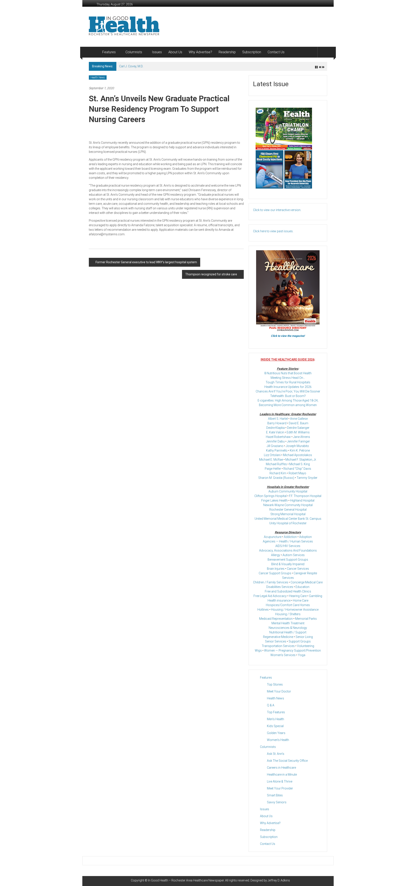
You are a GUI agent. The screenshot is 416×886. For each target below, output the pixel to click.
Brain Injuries (275, 568)
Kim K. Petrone (300, 450)
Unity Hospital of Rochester (288, 523)
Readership (227, 52)
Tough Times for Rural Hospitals (288, 382)
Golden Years (276, 733)
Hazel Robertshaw (278, 437)
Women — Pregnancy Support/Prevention (292, 650)
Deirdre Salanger (298, 427)
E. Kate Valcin (275, 432)
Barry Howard (276, 423)
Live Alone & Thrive (279, 781)
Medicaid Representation (276, 618)
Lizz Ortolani (272, 455)
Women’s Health (278, 740)
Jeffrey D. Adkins (279, 880)
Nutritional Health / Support (287, 632)
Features (109, 52)
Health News (98, 77)
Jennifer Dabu (275, 441)
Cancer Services (298, 568)
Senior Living (304, 637)
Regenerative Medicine (278, 637)
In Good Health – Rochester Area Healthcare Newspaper (186, 880)
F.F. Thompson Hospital (305, 496)
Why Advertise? (200, 52)
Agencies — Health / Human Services (288, 541)
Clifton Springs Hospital (270, 496)
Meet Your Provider (280, 788)
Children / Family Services (270, 582)
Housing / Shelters (288, 614)
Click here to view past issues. (273, 231)
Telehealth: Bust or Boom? (288, 396)
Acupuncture (272, 537)
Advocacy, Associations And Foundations (288, 550)
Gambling (315, 596)
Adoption (305, 537)
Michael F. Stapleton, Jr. (301, 459)
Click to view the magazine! (288, 335)
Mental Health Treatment (287, 623)
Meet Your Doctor (279, 691)
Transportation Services (278, 646)
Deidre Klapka (275, 427)
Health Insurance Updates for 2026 (288, 387)
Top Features (276, 712)
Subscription (251, 52)
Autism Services (294, 555)
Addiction (290, 537)
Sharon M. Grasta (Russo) (276, 477)
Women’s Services (283, 655)
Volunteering (305, 646)
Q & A (270, 705)
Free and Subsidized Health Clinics (288, 591)
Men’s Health (275, 719)
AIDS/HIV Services (287, 546)
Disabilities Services (279, 587)
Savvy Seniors (276, 802)
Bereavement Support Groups (288, 559)
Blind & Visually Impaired (287, 564)
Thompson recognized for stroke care (211, 274)
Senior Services (275, 641)
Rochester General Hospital (288, 509)
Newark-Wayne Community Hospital (288, 505)
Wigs (258, 650)
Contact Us (276, 52)
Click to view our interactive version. (277, 210)
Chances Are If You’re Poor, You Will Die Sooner (288, 391)
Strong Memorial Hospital (288, 514)
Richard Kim (278, 473)
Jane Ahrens (301, 437)
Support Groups (300, 641)
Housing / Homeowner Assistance (294, 609)
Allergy (275, 555)
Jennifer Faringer (298, 441)
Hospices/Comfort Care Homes (288, 605)
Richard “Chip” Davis (297, 468)
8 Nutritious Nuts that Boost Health (288, 373)
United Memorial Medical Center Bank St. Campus (288, 518)
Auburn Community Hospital (287, 491)
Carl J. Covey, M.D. (131, 66)
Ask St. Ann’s (275, 753)
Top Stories (275, 684)
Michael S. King (299, 464)
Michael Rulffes (276, 464)
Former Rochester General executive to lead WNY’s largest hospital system (146, 262)
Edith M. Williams (298, 432)
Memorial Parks (306, 618)
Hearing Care (298, 596)
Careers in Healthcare (281, 767)
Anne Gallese (299, 418)
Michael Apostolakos (297, 455)
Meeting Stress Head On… (288, 377)
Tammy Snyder (307, 477)
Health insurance (279, 600)
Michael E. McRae (271, 459)
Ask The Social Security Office (287, 760)
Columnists (133, 52)
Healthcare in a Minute (282, 774)
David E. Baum (298, 423)
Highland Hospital (302, 500)
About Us (175, 52)
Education (302, 587)
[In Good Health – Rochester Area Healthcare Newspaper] (94, 52)
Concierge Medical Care (307, 582)
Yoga (301, 655)
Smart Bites (275, 795)
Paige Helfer (273, 468)
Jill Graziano (275, 446)
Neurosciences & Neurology (288, 627)
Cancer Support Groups (275, 573)
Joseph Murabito (297, 446)
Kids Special (275, 726)
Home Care (300, 600)
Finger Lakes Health (274, 500)
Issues (157, 52)
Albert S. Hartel (278, 418)
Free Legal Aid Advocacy (270, 596)
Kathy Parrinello (277, 450)
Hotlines (263, 609)
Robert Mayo (297, 473)
